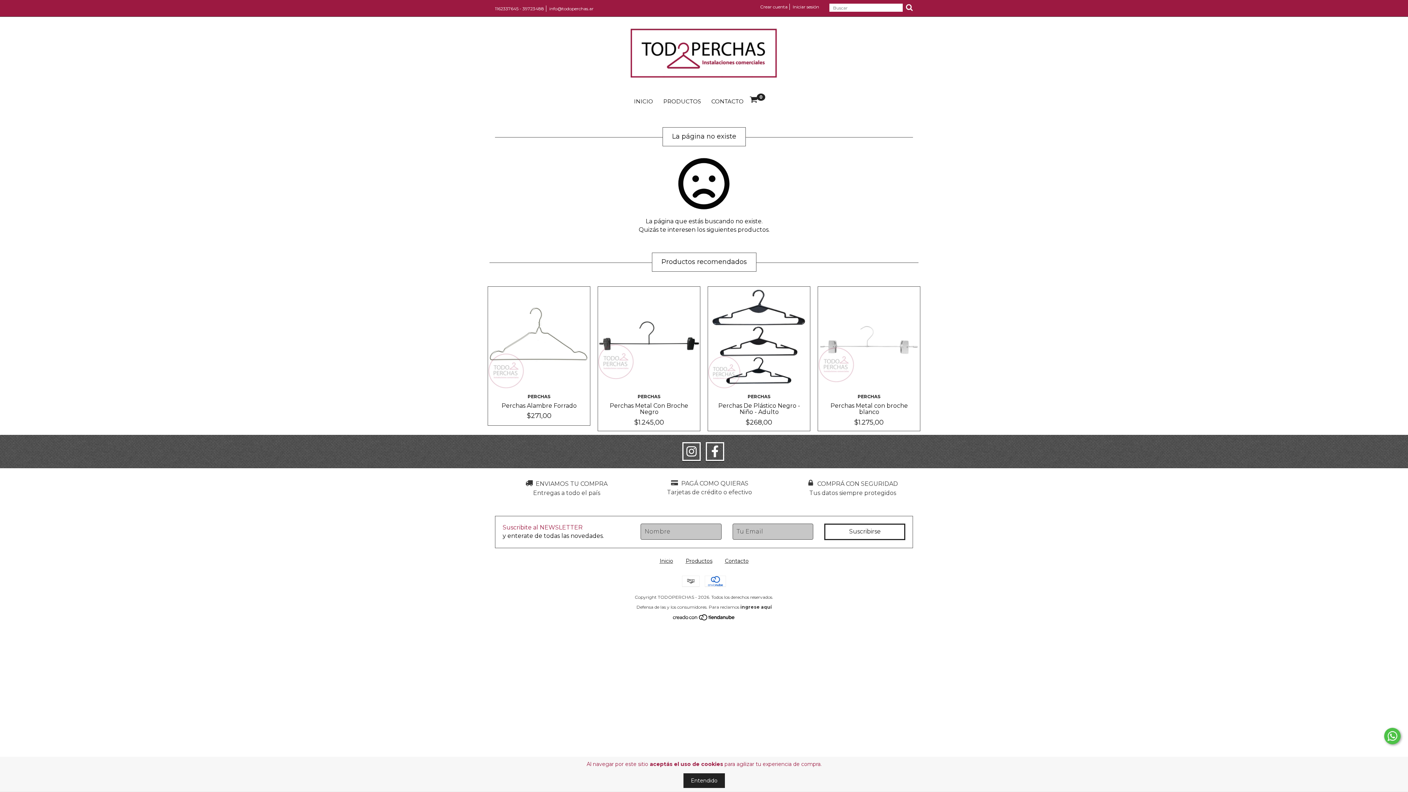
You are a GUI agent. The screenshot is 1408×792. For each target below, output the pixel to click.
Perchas (539, 396)
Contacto (727, 101)
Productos (682, 101)
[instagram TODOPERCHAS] (691, 451)
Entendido (704, 780)
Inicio (643, 101)
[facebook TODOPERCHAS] (715, 451)
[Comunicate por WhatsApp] (1392, 736)
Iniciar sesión (806, 7)
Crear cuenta (774, 7)
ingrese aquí (756, 607)
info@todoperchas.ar (571, 8)
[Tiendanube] (704, 619)
